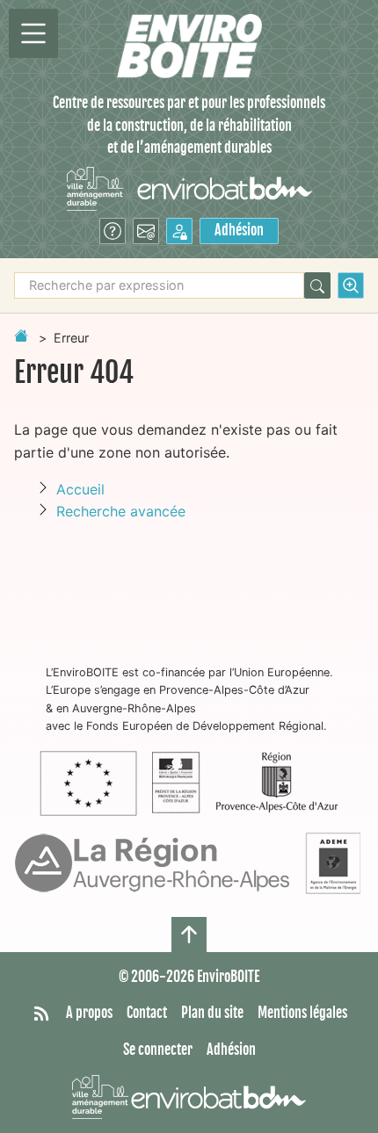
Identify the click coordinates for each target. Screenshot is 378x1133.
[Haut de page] (189, 934)
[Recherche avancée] (351, 285)
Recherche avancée (120, 511)
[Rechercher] (317, 285)
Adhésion (239, 230)
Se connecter (158, 1049)
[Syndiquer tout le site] (41, 1013)
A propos (89, 1012)
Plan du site (212, 1012)
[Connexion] (179, 231)
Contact (147, 1012)
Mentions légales (302, 1012)
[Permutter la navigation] (33, 33)
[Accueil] (189, 46)
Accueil (80, 489)
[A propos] (112, 231)
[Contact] (146, 231)
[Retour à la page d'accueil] (21, 335)
